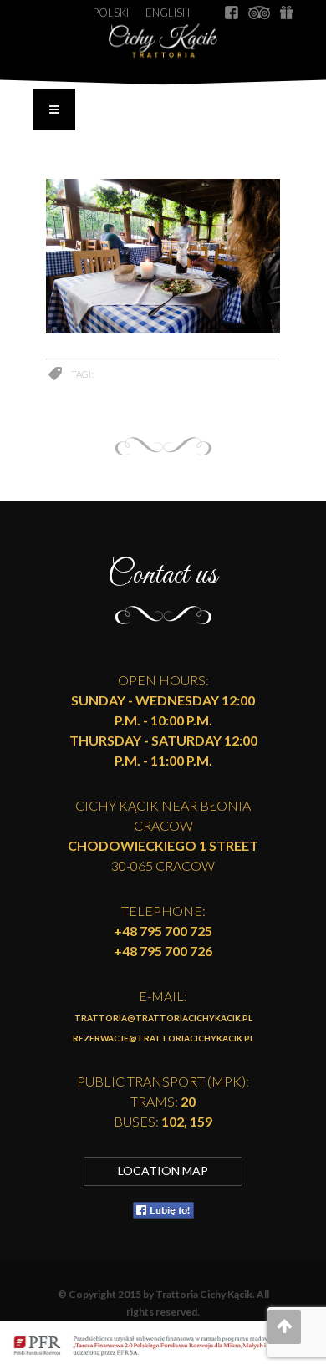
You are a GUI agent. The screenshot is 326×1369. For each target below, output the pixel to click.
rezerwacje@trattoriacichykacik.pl (163, 1038)
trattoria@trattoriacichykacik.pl (163, 1018)
